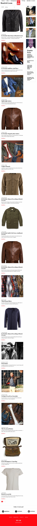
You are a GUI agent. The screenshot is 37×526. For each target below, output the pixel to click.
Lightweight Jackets (6, 101)
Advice (7, 0)
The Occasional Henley (7, 429)
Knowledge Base (13, 0)
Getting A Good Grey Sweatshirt (9, 396)
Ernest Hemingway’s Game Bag (9, 461)
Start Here (29, 0)
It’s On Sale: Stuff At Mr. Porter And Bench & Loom (11, 233)
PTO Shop (23, 0)
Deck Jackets (4, 363)
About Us (10, 517)
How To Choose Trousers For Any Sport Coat (30, 72)
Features (3, 0)
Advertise (26, 517)
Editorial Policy (15, 517)
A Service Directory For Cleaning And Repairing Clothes (30, 55)
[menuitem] (3, 1)
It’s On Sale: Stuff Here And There (9, 68)
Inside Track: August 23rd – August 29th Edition (29, 67)
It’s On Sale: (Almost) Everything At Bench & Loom (11, 199)
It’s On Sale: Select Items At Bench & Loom (12, 35)
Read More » (3, 40)
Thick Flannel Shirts (6, 301)
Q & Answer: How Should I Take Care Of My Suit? (30, 78)
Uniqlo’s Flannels (5, 166)
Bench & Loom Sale (6, 494)
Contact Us (21, 517)
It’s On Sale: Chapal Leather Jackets (10, 133)
